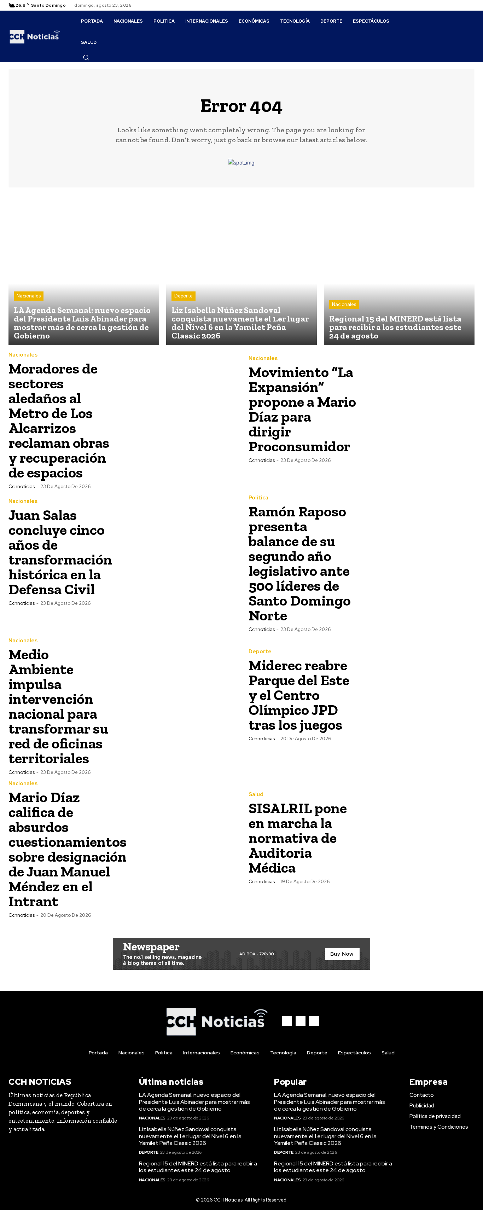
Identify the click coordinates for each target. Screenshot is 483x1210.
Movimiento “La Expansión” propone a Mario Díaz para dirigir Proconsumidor (302, 409)
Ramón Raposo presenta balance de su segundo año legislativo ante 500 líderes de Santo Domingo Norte (300, 563)
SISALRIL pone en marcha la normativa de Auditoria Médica (298, 837)
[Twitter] (470, 5)
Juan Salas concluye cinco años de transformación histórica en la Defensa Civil (60, 552)
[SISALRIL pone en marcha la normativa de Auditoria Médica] (418, 837)
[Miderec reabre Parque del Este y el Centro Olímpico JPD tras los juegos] (418, 694)
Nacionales (29, 296)
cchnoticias (21, 487)
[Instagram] (462, 5)
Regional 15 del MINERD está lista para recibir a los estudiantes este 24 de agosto (198, 1167)
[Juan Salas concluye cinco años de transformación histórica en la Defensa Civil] (178, 551)
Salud (256, 794)
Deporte (183, 296)
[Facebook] (453, 5)
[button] (86, 57)
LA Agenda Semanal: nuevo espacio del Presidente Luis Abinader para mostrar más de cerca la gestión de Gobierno (194, 1101)
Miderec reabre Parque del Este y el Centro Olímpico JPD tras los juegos (299, 695)
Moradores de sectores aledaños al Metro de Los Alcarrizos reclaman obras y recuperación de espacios (58, 420)
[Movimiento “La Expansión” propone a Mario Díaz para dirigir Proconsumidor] (418, 408)
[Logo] (35, 37)
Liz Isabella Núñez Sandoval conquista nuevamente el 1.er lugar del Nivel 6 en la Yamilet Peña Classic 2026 (190, 1135)
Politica (258, 497)
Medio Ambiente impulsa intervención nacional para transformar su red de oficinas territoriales (58, 706)
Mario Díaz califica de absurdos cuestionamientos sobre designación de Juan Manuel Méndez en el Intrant (67, 849)
